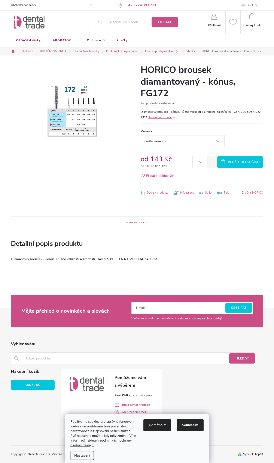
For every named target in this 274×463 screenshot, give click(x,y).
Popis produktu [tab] (137, 222)
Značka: (252, 193)
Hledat (165, 22)
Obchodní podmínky (23, 5)
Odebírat (238, 308)
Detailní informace (160, 117)
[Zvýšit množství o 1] (210, 159)
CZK (250, 5)
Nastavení (82, 455)
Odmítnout (157, 425)
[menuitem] (28, 40)
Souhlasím (190, 425)
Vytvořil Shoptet (253, 454)
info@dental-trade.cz (135, 405)
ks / (32, 385)
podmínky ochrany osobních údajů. (200, 318)
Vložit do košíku (244, 162)
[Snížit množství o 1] (210, 165)
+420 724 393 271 (133, 412)
